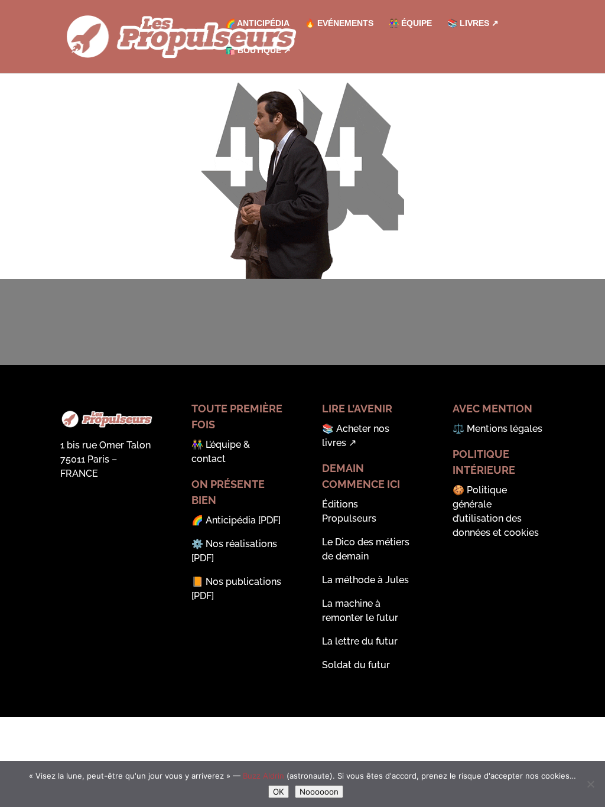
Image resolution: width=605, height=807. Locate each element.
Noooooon (319, 791)
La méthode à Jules (365, 579)
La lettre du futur (360, 641)
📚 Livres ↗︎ (473, 23)
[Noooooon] (590, 784)
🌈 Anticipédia (257, 23)
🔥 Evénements (339, 23)
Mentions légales (504, 428)
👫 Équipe (410, 23)
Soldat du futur (356, 665)
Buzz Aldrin (263, 775)
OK (278, 791)
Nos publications (243, 581)
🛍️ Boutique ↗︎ (258, 50)
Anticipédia (231, 520)
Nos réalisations (241, 543)
